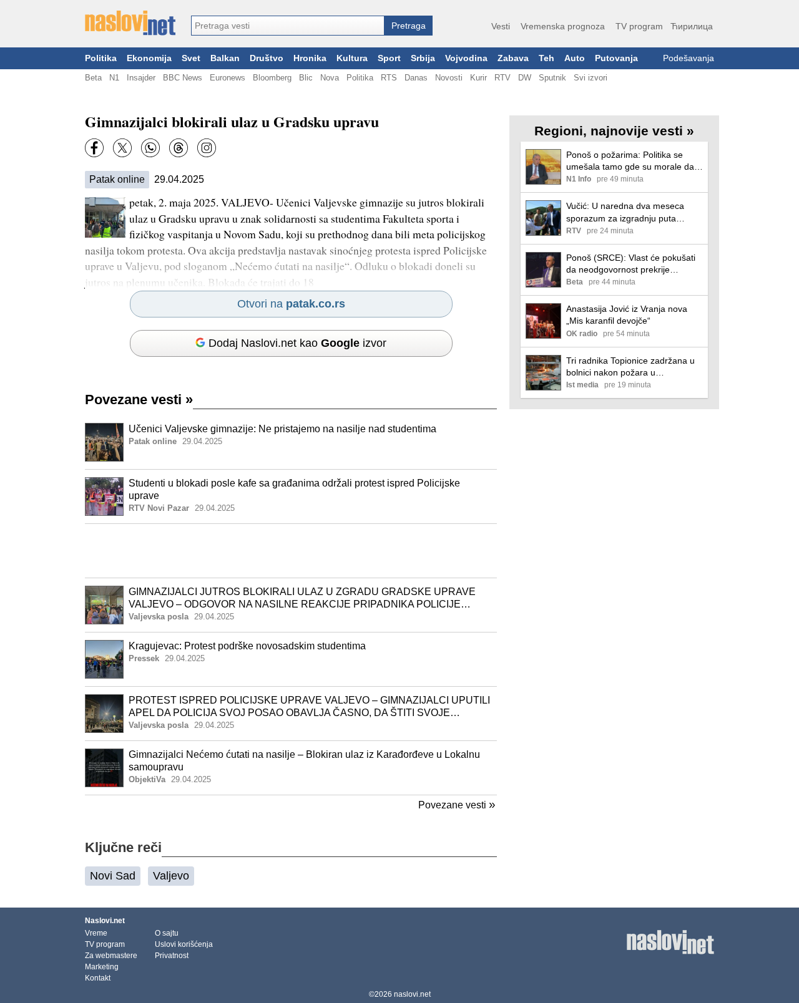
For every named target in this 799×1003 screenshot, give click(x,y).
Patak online (117, 179)
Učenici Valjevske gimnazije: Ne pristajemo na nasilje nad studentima (282, 429)
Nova (329, 77)
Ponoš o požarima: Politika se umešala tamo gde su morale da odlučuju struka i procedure (630, 161)
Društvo (266, 58)
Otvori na (291, 304)
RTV (502, 77)
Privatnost (172, 955)
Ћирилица (691, 26)
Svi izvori (590, 77)
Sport (389, 58)
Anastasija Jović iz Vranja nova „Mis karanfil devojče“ (626, 315)
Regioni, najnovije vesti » (614, 131)
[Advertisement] (291, 551)
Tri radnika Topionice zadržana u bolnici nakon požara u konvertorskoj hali (630, 367)
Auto (574, 58)
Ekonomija (149, 58)
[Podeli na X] (122, 147)
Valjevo (171, 876)
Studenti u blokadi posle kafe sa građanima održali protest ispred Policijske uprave (294, 490)
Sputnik (552, 77)
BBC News (182, 77)
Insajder (141, 77)
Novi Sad (112, 876)
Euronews (227, 77)
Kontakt (97, 978)
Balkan (225, 58)
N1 (114, 77)
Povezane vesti (139, 399)
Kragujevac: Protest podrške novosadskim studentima (247, 646)
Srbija (423, 58)
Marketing (102, 966)
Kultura (352, 58)
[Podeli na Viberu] (150, 147)
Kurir (478, 77)
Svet (191, 58)
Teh (546, 58)
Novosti (449, 77)
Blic (306, 77)
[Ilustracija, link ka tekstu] (104, 443)
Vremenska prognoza (563, 26)
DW (524, 77)
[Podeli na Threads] (178, 147)
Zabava (513, 58)
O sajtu (167, 933)
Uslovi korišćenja (184, 944)
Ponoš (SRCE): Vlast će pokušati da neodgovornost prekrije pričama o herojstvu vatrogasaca (630, 264)
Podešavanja (688, 58)
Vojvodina (466, 58)
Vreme (96, 933)
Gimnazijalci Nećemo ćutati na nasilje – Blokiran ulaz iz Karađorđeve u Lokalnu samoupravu (304, 761)
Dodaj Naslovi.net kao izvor (297, 343)
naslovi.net (412, 994)
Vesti (500, 26)
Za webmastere (111, 955)
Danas (416, 77)
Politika (101, 58)
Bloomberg (272, 77)
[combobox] (288, 26)
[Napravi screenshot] (206, 147)
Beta (93, 77)
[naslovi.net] (130, 23)
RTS (389, 77)
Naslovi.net (105, 920)
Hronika (309, 58)
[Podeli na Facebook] (94, 147)
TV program (639, 26)
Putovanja (616, 58)
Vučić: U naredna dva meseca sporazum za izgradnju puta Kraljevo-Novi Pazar (625, 212)
